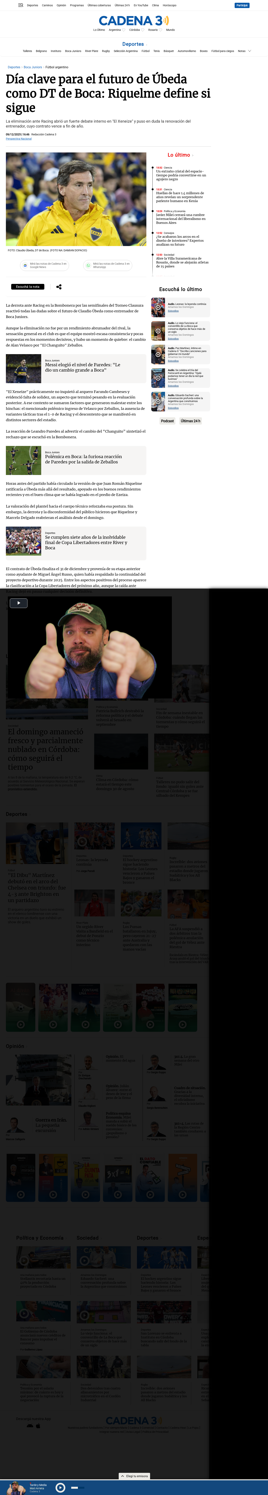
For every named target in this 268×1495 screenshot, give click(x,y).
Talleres (27, 51)
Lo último (180, 155)
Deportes (32, 5)
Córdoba (134, 30)
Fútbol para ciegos (222, 51)
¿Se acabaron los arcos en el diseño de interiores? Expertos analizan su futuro (180, 240)
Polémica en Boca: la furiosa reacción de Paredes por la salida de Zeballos (83, 459)
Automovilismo (187, 51)
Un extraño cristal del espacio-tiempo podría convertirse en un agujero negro (181, 175)
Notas (241, 51)
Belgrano (41, 51)
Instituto (56, 51)
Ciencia (168, 167)
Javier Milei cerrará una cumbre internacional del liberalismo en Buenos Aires (181, 219)
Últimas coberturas (99, 5)
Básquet (169, 51)
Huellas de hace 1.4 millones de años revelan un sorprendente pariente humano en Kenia (180, 197)
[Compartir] (58, 287)
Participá (242, 5)
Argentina (115, 30)
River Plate (91, 51)
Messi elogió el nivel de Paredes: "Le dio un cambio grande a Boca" (82, 367)
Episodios (173, 310)
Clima (155, 5)
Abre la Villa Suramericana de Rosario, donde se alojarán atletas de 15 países (182, 262)
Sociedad (169, 254)
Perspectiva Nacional (19, 138)
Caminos (47, 5)
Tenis (156, 51)
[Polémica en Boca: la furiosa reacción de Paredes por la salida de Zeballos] (23, 460)
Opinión (61, 5)
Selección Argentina (126, 51)
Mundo (170, 30)
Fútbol (145, 51)
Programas (77, 5)
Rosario (153, 30)
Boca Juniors (73, 51)
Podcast (167, 421)
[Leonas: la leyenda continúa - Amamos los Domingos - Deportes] (158, 307)
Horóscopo (169, 5)
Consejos (169, 233)
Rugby (106, 51)
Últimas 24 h (122, 5)
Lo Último (99, 30)
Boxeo (204, 51)
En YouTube (141, 5)
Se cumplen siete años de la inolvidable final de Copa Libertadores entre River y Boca (86, 543)
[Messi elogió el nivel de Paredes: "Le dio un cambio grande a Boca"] (23, 368)
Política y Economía (174, 211)
